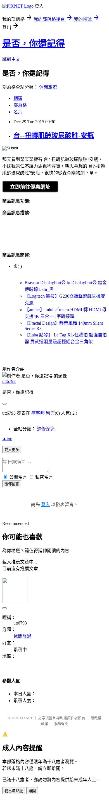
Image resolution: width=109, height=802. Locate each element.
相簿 (17, 98)
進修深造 (46, 428)
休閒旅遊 (48, 87)
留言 (50, 413)
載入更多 (11, 450)
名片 (17, 111)
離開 (32, 791)
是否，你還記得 (33, 44)
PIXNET (26, 718)
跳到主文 (11, 59)
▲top (7, 438)
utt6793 (9, 381)
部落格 (20, 105)
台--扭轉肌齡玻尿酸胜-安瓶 (53, 135)
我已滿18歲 (13, 791)
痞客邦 (38, 413)
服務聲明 (61, 724)
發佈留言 (11, 484)
